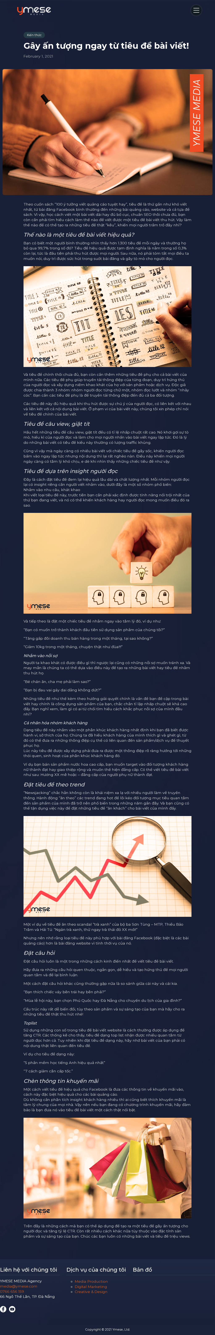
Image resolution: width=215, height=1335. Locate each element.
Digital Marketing (91, 1286)
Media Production (91, 1281)
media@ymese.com (18, 1286)
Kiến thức (34, 35)
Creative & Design (91, 1291)
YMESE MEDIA (34, 11)
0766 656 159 (12, 1291)
